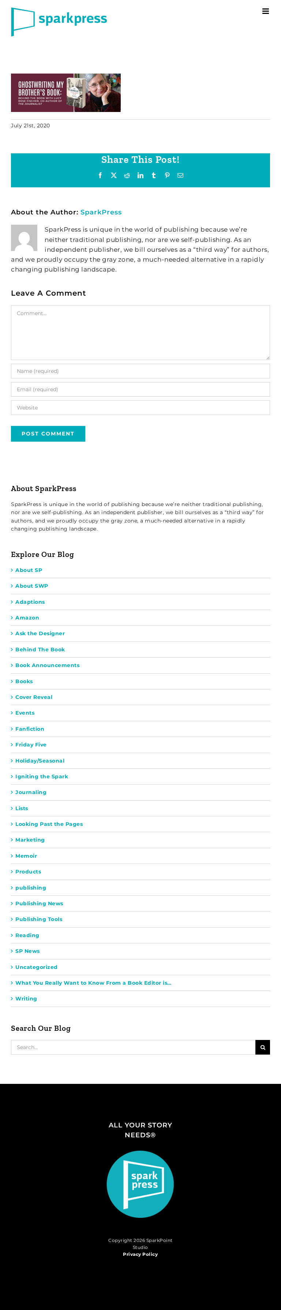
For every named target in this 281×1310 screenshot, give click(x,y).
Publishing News (39, 903)
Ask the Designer (40, 633)
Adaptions (30, 602)
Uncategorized (36, 967)
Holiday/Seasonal (39, 760)
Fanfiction (29, 729)
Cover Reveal (33, 697)
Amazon (27, 617)
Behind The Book (40, 649)
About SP (28, 570)
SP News (27, 951)
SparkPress (101, 212)
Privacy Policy (140, 1254)
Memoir (26, 856)
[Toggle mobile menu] (266, 11)
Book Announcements (47, 665)
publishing (30, 887)
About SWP (31, 586)
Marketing (30, 839)
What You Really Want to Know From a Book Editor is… (93, 983)
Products (28, 871)
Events (24, 713)
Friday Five (31, 744)
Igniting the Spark (41, 776)
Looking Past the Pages (49, 824)
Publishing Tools (38, 919)
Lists (21, 808)
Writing (26, 998)
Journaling (30, 792)
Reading (27, 935)
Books (24, 681)
